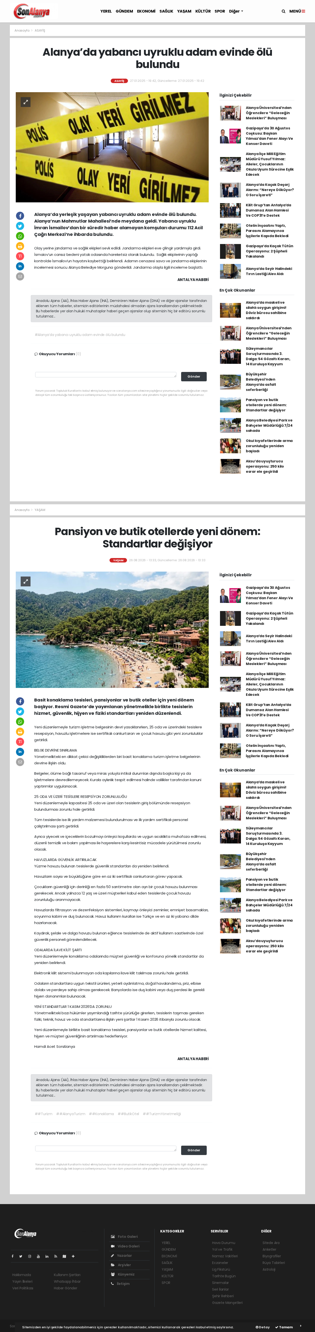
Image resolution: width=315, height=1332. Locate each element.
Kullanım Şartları (67, 1274)
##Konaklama (101, 1113)
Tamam (285, 1327)
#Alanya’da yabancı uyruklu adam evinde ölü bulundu (80, 334)
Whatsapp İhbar (67, 1281)
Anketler (269, 1249)
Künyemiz (126, 1274)
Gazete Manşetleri (227, 1302)
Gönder (194, 376)
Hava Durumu (223, 1242)
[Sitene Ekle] (75, 1256)
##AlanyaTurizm (70, 1113)
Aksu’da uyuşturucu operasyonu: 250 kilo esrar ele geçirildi (265, 466)
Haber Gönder (65, 1288)
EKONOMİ (146, 11)
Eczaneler (220, 1262)
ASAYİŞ (40, 30)
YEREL (106, 11)
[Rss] (57, 1256)
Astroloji (269, 1269)
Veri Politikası (22, 1288)
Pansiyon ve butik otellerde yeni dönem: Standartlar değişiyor (266, 405)
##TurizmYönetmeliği (162, 1113)
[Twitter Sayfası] (22, 1256)
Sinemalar (220, 1282)
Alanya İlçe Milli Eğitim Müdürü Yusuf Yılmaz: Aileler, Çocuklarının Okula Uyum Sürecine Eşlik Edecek (270, 164)
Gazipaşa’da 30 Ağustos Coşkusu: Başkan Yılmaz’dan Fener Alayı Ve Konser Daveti (269, 136)
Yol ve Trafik (222, 1249)
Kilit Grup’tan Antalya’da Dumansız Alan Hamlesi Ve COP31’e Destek (268, 210)
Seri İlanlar (220, 1289)
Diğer (234, 11)
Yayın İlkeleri (22, 1281)
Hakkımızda (21, 1274)
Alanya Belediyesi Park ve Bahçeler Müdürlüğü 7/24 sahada (269, 425)
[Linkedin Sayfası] (49, 1256)
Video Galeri (128, 1246)
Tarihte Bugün (224, 1276)
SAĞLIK (166, 11)
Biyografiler (272, 1256)
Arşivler (124, 1264)
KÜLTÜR (203, 11)
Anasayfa (22, 30)
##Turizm (43, 1113)
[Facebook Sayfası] (14, 1256)
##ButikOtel (128, 1113)
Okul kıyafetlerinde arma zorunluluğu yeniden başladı (269, 446)
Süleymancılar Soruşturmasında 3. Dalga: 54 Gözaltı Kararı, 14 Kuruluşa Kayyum (268, 356)
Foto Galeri (127, 1236)
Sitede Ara (271, 1242)
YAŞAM (184, 11)
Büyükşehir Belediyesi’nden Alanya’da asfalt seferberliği (261, 382)
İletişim (123, 1283)
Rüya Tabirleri (274, 1262)
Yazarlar (124, 1255)
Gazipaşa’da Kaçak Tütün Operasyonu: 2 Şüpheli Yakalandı (269, 251)
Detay (264, 1327)
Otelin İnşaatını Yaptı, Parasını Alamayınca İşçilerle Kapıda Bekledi (267, 230)
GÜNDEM (124, 11)
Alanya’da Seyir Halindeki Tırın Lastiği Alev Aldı (269, 271)
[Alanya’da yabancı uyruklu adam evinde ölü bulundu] (112, 146)
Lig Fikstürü (221, 1269)
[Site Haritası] (66, 1256)
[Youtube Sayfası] (40, 1256)
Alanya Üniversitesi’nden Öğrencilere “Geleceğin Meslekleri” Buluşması (269, 113)
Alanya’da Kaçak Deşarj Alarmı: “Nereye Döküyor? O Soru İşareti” (270, 189)
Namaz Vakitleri (225, 1256)
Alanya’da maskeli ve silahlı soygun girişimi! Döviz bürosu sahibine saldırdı (266, 310)
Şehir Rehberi (223, 1296)
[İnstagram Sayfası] (31, 1256)
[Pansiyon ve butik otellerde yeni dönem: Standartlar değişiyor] (112, 629)
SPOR (220, 11)
